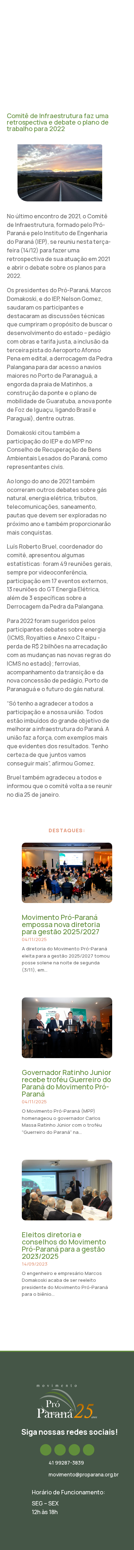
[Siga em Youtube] (88, 1450)
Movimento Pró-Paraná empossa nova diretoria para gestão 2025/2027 (61, 924)
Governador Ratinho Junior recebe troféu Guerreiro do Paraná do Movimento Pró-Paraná (66, 1083)
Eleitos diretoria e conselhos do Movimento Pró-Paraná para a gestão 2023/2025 (64, 1245)
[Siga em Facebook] (45, 1450)
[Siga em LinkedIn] (74, 1450)
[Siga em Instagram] (60, 1450)
